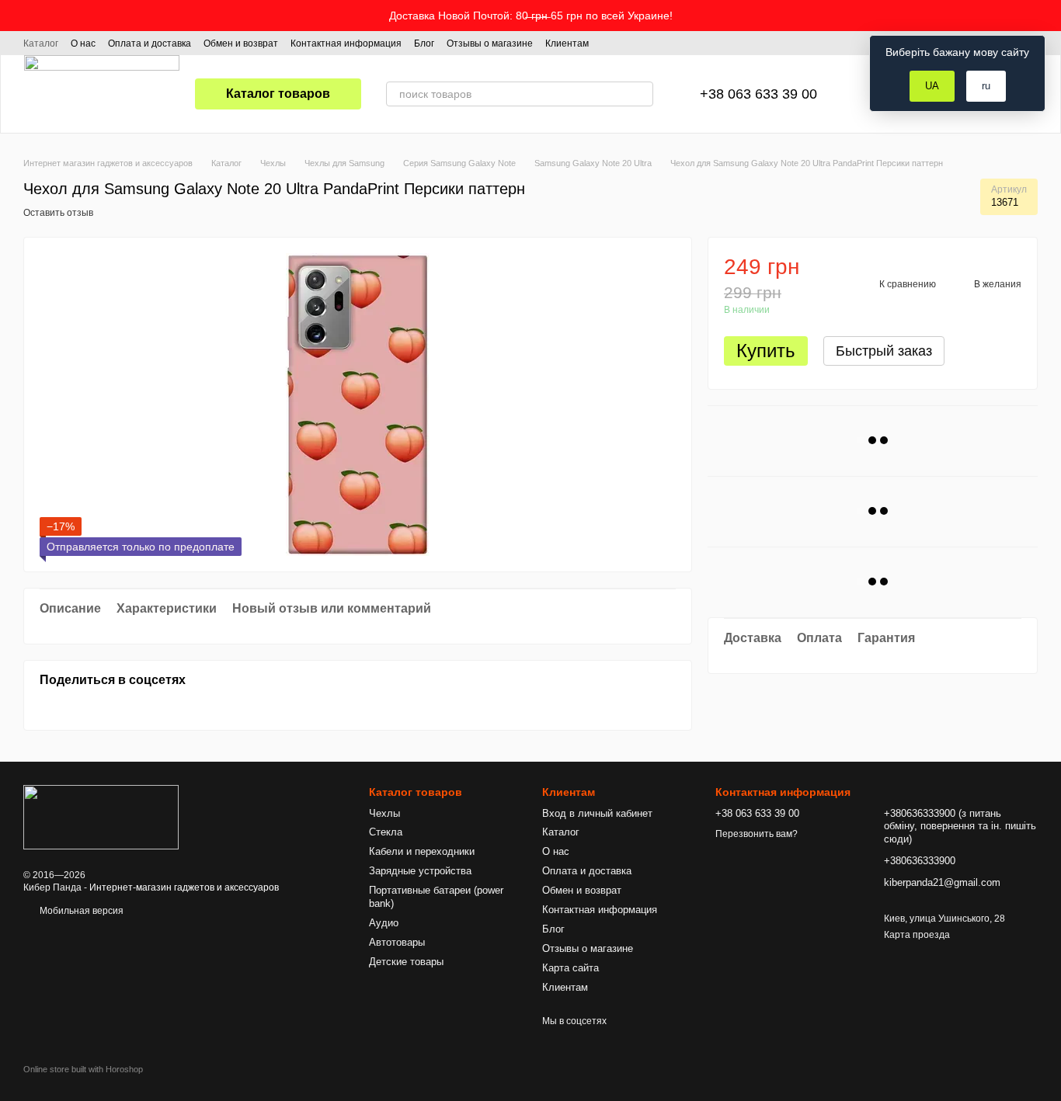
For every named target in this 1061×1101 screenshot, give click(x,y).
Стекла (385, 832)
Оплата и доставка (149, 43)
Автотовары (397, 942)
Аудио (383, 923)
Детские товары (406, 961)
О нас (83, 43)
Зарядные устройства (420, 871)
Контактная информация (346, 43)
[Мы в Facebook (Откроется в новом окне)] (610, 42)
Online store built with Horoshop (83, 1069)
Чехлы (384, 813)
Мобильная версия (80, 910)
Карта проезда (917, 934)
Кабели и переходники (422, 851)
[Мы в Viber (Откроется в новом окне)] (666, 42)
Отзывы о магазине (490, 43)
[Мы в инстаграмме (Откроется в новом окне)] (629, 42)
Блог (424, 43)
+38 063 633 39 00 (758, 94)
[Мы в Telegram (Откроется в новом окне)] (648, 42)
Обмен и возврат (241, 43)
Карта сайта (570, 968)
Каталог (40, 43)
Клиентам (567, 43)
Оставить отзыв (58, 212)
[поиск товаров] (640, 94)
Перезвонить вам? (756, 833)
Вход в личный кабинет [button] (597, 813)
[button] (1048, 15)
